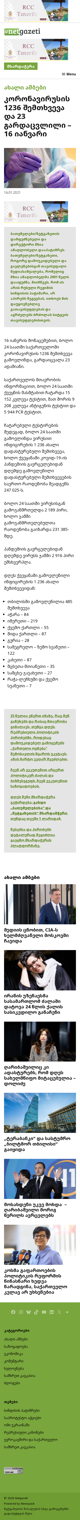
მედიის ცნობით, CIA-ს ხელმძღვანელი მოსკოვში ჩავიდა (36, 935)
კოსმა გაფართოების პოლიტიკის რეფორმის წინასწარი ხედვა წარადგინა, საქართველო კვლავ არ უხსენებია (35, 1281)
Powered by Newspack (19, 1503)
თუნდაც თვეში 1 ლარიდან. (35, 818)
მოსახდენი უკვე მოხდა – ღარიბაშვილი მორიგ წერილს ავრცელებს (35, 1209)
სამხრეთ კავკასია (19, 1376)
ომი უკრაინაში (17, 1425)
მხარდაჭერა (21, 66)
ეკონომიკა (13, 1354)
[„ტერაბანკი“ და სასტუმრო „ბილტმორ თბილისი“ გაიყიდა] (40, 1113)
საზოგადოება (16, 1346)
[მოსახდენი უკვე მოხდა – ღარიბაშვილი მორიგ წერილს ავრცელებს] (40, 1179)
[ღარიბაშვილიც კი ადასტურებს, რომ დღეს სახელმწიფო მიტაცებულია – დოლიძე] (40, 1042)
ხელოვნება (14, 1368)
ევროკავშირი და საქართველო (31, 1439)
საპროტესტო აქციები (22, 1418)
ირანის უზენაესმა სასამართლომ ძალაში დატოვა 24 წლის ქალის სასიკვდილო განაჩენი (33, 1004)
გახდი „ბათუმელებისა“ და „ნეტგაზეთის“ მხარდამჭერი (38, 807)
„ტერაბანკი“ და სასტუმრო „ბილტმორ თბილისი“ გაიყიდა (37, 1143)
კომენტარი (13, 1361)
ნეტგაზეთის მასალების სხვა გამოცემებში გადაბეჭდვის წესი (36, 1511)
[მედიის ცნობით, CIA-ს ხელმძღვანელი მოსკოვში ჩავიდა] (40, 904)
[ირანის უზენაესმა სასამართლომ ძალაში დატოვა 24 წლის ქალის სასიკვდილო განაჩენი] (40, 970)
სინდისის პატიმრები (22, 1410)
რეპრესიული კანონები (24, 1432)
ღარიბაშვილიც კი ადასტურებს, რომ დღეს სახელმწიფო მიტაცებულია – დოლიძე (40, 1075)
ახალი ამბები (25, 87)
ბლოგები (12, 1383)
